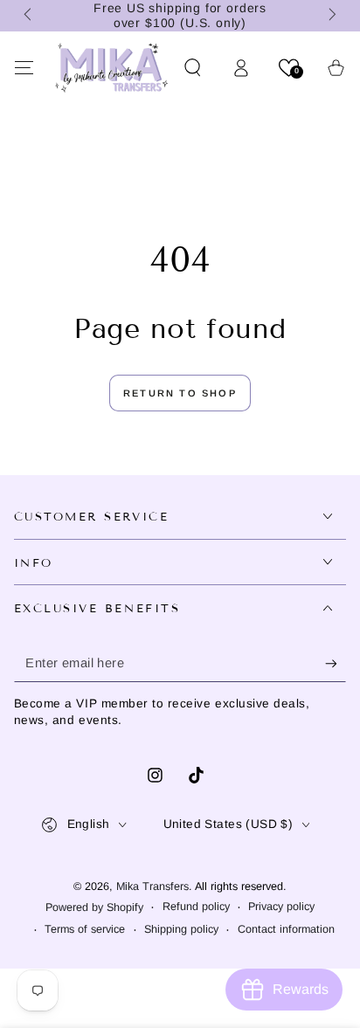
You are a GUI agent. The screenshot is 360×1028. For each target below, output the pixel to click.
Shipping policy (181, 929)
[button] (194, 67)
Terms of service (85, 929)
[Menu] (24, 67)
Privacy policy (281, 906)
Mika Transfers (152, 886)
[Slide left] (29, 15)
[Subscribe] (335, 664)
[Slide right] (331, 15)
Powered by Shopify (94, 907)
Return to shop (180, 393)
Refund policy (196, 906)
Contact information (286, 929)
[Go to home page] (111, 67)
